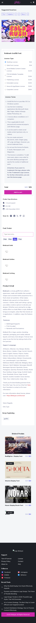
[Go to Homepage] (17, 2)
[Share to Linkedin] (14, 216)
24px (5, 239)
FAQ (19, 564)
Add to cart (18, 192)
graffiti (6, 419)
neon (23, 14)
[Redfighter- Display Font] (18, 453)
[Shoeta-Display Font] (18, 478)
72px (20, 239)
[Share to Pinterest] (20, 216)
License (20, 558)
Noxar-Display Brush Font (14, 505)
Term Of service (6, 558)
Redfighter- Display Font (13, 456)
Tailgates (10, 14)
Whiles (7, 514)
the (3, 14)
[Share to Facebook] (11, 216)
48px (15, 239)
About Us (4, 564)
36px (10, 239)
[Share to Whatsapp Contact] (24, 216)
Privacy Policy (5, 561)
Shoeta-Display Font (12, 481)
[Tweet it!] (17, 216)
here (29, 385)
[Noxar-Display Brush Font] (18, 502)
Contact (20, 561)
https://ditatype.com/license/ (16, 395)
